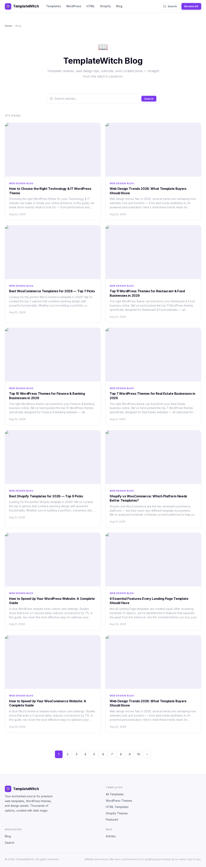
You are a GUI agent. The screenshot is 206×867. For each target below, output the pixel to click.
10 (138, 754)
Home (8, 25)
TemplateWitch (22, 6)
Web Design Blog (21, 183)
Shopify (105, 6)
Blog (119, 6)
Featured (112, 819)
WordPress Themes (119, 800)
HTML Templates (117, 807)
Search (172, 6)
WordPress (73, 6)
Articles (111, 836)
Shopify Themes (117, 813)
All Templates (115, 794)
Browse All (191, 6)
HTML (91, 6)
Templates (53, 6)
